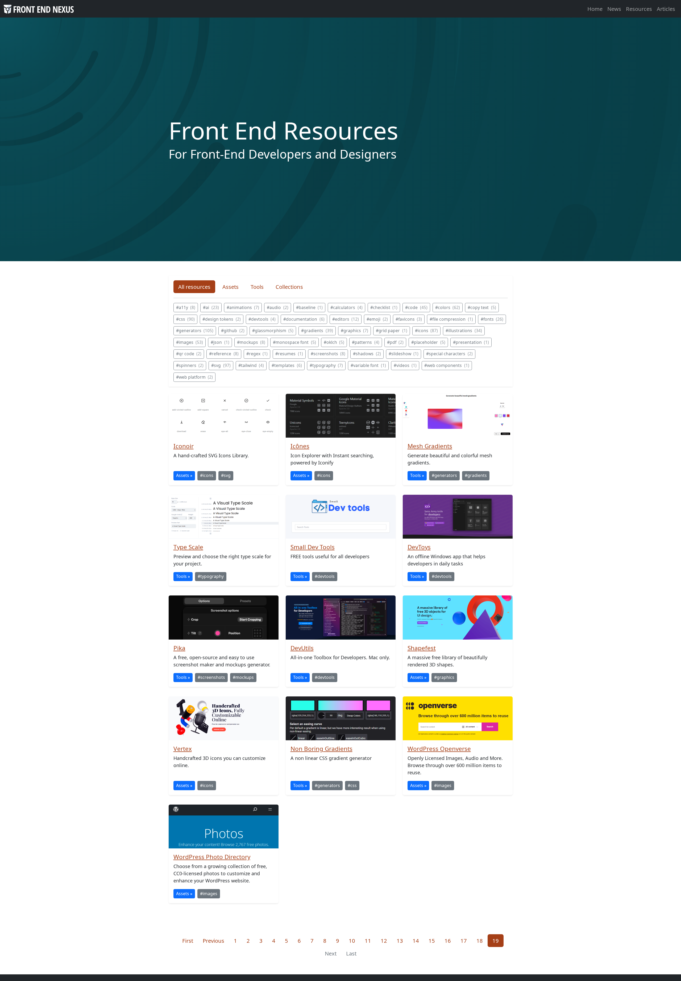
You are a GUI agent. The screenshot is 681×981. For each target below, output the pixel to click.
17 (466, 940)
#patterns (365, 342)
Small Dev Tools (312, 547)
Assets (230, 286)
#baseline (309, 307)
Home (595, 8)
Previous (213, 940)
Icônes (299, 446)
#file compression (451, 319)
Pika (179, 648)
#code (416, 307)
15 (434, 940)
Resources (639, 8)
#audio (277, 307)
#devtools (262, 319)
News (614, 8)
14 (418, 940)
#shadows (367, 354)
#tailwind (251, 365)
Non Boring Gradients (321, 749)
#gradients (317, 330)
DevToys (419, 547)
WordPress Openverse (439, 749)
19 (498, 940)
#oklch (334, 342)
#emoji (377, 319)
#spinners (190, 365)
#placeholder (428, 342)
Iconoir (183, 446)
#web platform (194, 377)
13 (402, 940)
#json (220, 342)
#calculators (346, 307)
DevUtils (302, 648)
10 (354, 940)
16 (450, 940)
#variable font (368, 365)
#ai (211, 307)
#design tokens (221, 319)
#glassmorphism (273, 330)
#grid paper (391, 330)
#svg (221, 365)
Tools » (417, 475)
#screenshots (328, 354)
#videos (405, 365)
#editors (345, 319)
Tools (257, 286)
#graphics (354, 330)
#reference (224, 354)
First (187, 940)
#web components (446, 365)
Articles (666, 8)
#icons (426, 330)
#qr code (189, 354)
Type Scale (188, 547)
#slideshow (404, 354)
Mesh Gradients (430, 446)
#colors (447, 307)
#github (232, 330)
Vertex (182, 749)
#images (189, 342)
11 (370, 940)
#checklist (384, 307)
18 (482, 940)
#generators (195, 330)
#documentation (304, 319)
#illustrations (464, 330)
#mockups (251, 342)
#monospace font (294, 342)
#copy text (482, 307)
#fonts (492, 319)
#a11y (186, 307)
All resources (194, 286)
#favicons (409, 319)
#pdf (395, 342)
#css (185, 319)
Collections (289, 286)
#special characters (449, 354)
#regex (257, 354)
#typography (326, 365)
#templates (287, 365)
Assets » (184, 475)
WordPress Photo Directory (211, 857)
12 (386, 940)
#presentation (471, 342)
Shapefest (422, 648)
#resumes (289, 354)
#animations (243, 307)
